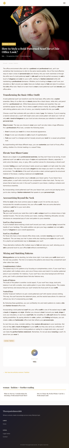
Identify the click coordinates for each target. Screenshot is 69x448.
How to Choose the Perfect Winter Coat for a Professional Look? (51, 394)
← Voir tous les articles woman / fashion (16, 372)
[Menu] (64, 3)
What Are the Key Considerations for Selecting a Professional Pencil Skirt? (15, 394)
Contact (5, 436)
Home (4, 424)
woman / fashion (9, 44)
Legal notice (6, 433)
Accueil (5, 63)
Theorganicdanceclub (12, 411)
